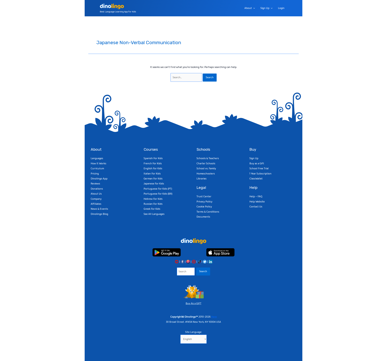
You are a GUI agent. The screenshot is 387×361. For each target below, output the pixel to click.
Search (203, 271)
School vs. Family (206, 168)
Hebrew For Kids (153, 199)
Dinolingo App (99, 179)
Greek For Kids (152, 209)
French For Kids (153, 163)
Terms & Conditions (208, 212)
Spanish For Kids (153, 158)
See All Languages (154, 214)
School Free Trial (259, 168)
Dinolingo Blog (99, 214)
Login (281, 8)
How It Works (98, 163)
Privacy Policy (204, 202)
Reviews (95, 184)
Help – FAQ (255, 196)
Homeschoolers (206, 174)
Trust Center (204, 196)
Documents (203, 217)
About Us (96, 194)
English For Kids (153, 168)
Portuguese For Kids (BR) (158, 194)
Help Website (257, 202)
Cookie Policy (204, 207)
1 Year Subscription (260, 174)
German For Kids (153, 179)
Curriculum (97, 168)
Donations (97, 189)
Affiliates (96, 204)
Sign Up (264, 8)
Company (96, 199)
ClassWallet (256, 179)
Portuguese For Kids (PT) (158, 189)
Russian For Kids (153, 204)
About (248, 8)
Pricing (95, 174)
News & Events (99, 209)
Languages (97, 158)
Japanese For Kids (154, 184)
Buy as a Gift (256, 163)
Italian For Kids (152, 174)
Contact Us (255, 207)
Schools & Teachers (208, 158)
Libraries (202, 179)
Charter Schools (206, 163)
